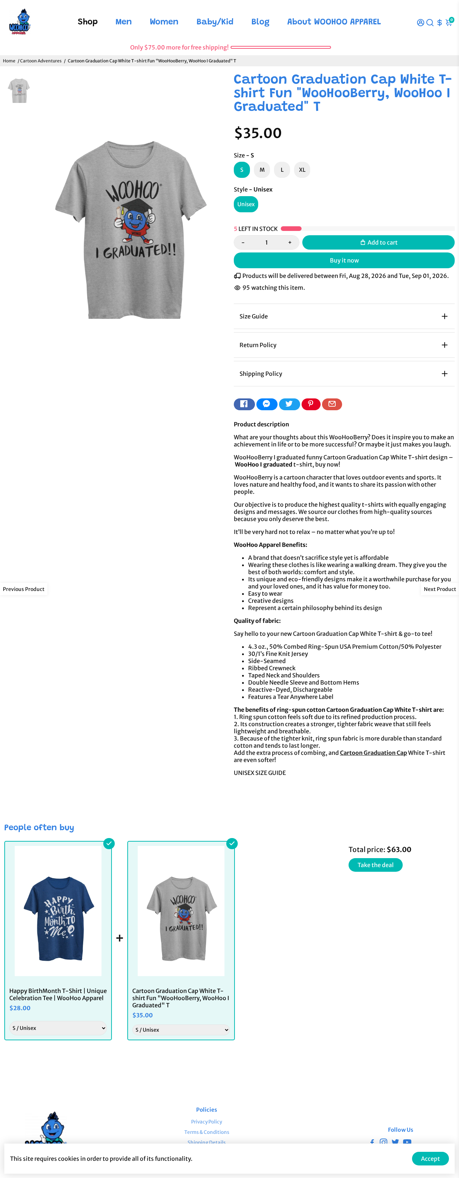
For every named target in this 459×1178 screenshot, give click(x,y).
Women (164, 22)
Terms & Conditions (206, 1132)
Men (123, 22)
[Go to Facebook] (244, 404)
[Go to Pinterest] (311, 404)
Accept (430, 1158)
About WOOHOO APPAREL (334, 22)
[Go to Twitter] (289, 404)
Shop (88, 22)
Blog (260, 22)
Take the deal (376, 865)
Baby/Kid (215, 22)
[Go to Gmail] (332, 404)
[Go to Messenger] (267, 404)
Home (9, 60)
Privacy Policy (206, 1122)
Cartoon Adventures (41, 60)
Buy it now (344, 260)
